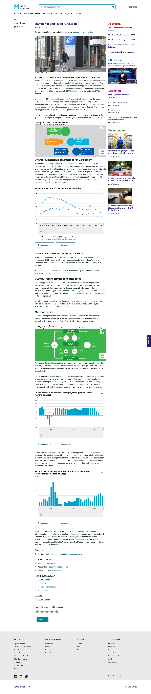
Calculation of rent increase (23, 647)
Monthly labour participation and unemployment (63, 554)
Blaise (16, 668)
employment (42, 583)
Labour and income (31, 14)
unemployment (43, 580)
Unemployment (43, 600)
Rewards (48, 653)
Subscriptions (113, 662)
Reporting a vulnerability (116, 656)
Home (16, 19)
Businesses (49, 644)
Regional (68, 14)
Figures (17, 14)
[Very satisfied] (56, 611)
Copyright (111, 647)
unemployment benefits (46, 587)
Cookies (111, 650)
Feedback (149, 340)
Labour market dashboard (58, 567)
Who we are (81, 650)
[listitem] (15, 27)
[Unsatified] (42, 611)
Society (57, 14)
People (47, 647)
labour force (42, 590)
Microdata (17, 653)
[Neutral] (47, 611)
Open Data (17, 650)
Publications (18, 662)
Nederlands (132, 7)
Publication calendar (115, 676)
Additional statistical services (24, 656)
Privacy (47, 650)
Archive (110, 659)
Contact (79, 644)
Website (111, 644)
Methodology (18, 665)
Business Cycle (50, 563)
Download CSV (45, 245)
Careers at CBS (81, 656)
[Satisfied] (51, 611)
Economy (46, 14)
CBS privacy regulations (53, 570)
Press (78, 647)
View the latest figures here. (83, 32)
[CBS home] (24, 5)
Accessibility (112, 653)
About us (78, 14)
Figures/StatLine (19, 644)
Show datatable (66, 245)
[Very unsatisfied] (37, 611)
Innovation (80, 653)
